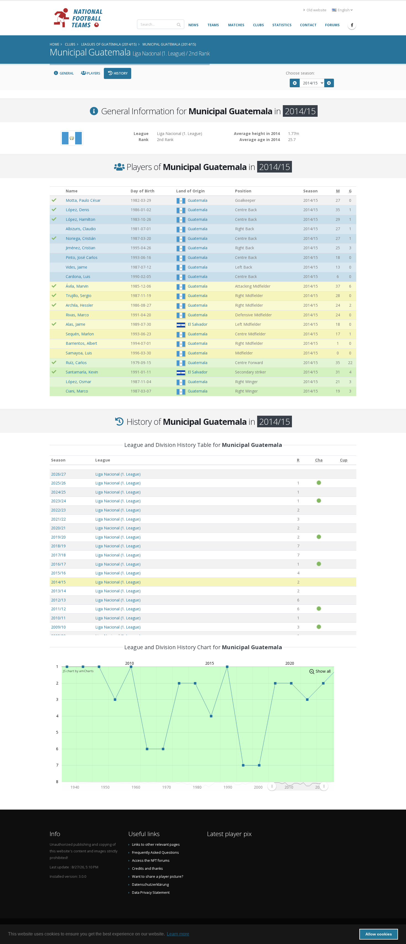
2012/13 (58, 600)
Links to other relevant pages (156, 844)
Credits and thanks (147, 868)
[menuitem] (298, 786)
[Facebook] (352, 25)
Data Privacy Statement (151, 892)
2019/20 (58, 537)
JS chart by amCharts (78, 671)
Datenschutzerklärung (150, 884)
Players (93, 73)
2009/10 (58, 627)
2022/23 (58, 510)
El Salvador (197, 324)
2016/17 (58, 564)
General (66, 73)
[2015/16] (329, 83)
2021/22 (58, 519)
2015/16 (58, 573)
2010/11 (58, 618)
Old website (316, 10)
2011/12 (58, 608)
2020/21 (58, 528)
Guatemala (197, 200)
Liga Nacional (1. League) (118, 474)
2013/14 (58, 590)
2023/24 (58, 500)
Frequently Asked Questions (155, 852)
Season (58, 460)
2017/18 (58, 555)
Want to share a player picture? (157, 876)
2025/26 (58, 483)
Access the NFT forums (151, 860)
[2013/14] (295, 83)
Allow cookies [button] (378, 934)
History (120, 73)
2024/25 (58, 492)
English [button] (343, 10)
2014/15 (58, 582)
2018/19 (58, 545)
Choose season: (300, 73)
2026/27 (58, 474)
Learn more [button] (178, 934)
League (102, 460)
